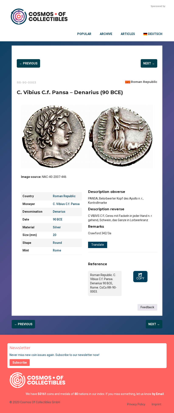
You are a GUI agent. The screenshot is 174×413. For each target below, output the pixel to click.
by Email (158, 394)
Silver (57, 227)
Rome (57, 250)
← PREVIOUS (28, 63)
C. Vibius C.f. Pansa (66, 204)
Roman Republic (144, 82)
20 (54, 235)
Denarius (59, 211)
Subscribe (20, 362)
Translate (97, 244)
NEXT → (149, 63)
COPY (140, 278)
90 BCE (57, 219)
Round (57, 242)
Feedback (147, 307)
